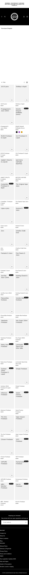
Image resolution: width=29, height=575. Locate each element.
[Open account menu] (24, 16)
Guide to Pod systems (6, 564)
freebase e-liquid (10, 32)
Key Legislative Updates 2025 (8, 559)
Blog (1, 541)
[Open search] (5, 16)
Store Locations (4, 538)
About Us (2, 535)
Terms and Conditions (6, 553)
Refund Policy (3, 546)
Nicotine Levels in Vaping (6, 566)
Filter (4, 82)
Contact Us (3, 533)
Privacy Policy (4, 551)
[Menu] (1, 16)
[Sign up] (25, 522)
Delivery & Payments (5, 548)
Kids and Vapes (4, 561)
